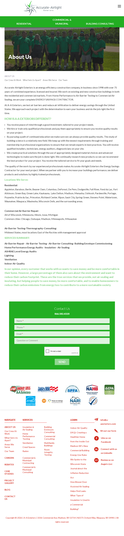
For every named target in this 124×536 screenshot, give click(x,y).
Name (20, 321)
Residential (24, 23)
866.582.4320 (62, 313)
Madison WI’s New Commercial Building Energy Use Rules (79, 450)
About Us (9, 76)
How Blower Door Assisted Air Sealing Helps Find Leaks (79, 486)
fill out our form (108, 430)
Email (20, 334)
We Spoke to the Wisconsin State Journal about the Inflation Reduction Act (79, 468)
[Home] (42, 8)
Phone (20, 327)
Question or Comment (27, 340)
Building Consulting (100, 23)
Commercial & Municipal (62, 21)
